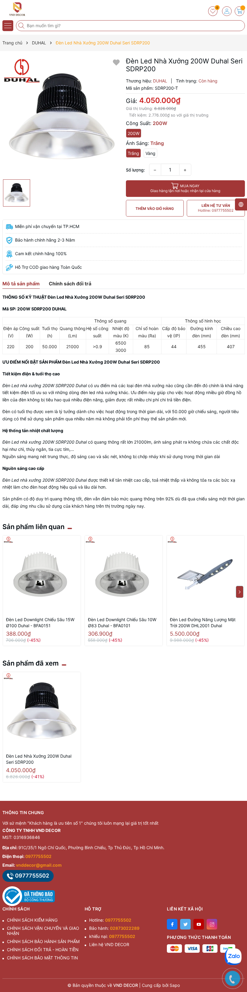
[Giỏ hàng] (239, 11)
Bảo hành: (114, 928)
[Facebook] (172, 924)
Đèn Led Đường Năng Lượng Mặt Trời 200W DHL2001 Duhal (203, 622)
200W (133, 133)
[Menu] (7, 25)
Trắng (133, 153)
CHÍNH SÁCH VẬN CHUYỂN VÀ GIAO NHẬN (43, 931)
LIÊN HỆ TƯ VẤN (215, 208)
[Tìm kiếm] (22, 25)
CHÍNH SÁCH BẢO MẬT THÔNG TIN (42, 957)
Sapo (175, 985)
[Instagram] (212, 924)
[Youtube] (198, 924)
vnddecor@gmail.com (39, 865)
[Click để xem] (61, 116)
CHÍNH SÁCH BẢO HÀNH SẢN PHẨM (43, 941)
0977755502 (38, 856)
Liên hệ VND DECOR (109, 944)
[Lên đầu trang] (238, 938)
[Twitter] (185, 924)
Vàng (150, 153)
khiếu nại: (112, 936)
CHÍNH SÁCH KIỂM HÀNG (32, 920)
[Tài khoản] (227, 11)
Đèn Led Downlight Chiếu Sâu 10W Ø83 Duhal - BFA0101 (122, 622)
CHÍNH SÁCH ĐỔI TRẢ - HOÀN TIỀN (43, 949)
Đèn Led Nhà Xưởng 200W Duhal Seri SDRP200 (38, 759)
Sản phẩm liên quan (33, 527)
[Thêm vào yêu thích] (116, 62)
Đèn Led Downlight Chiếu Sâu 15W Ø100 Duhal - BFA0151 (40, 622)
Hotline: (110, 920)
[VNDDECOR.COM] (22, 9)
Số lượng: (135, 169)
